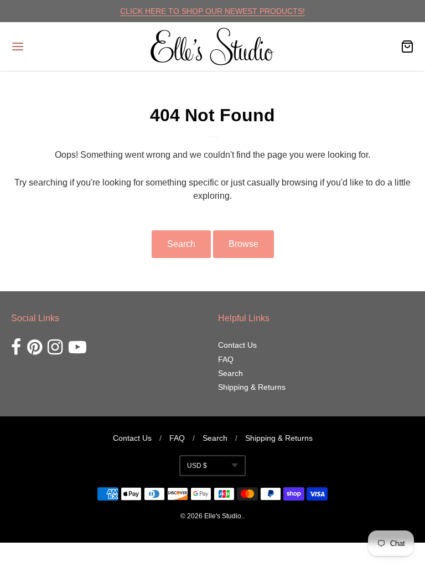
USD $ (197, 466)
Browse (243, 244)
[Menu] (51, 46)
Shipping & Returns (252, 387)
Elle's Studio (222, 516)
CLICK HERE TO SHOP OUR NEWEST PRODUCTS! (212, 11)
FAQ (226, 359)
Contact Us (237, 345)
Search (181, 244)
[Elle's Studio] (212, 46)
